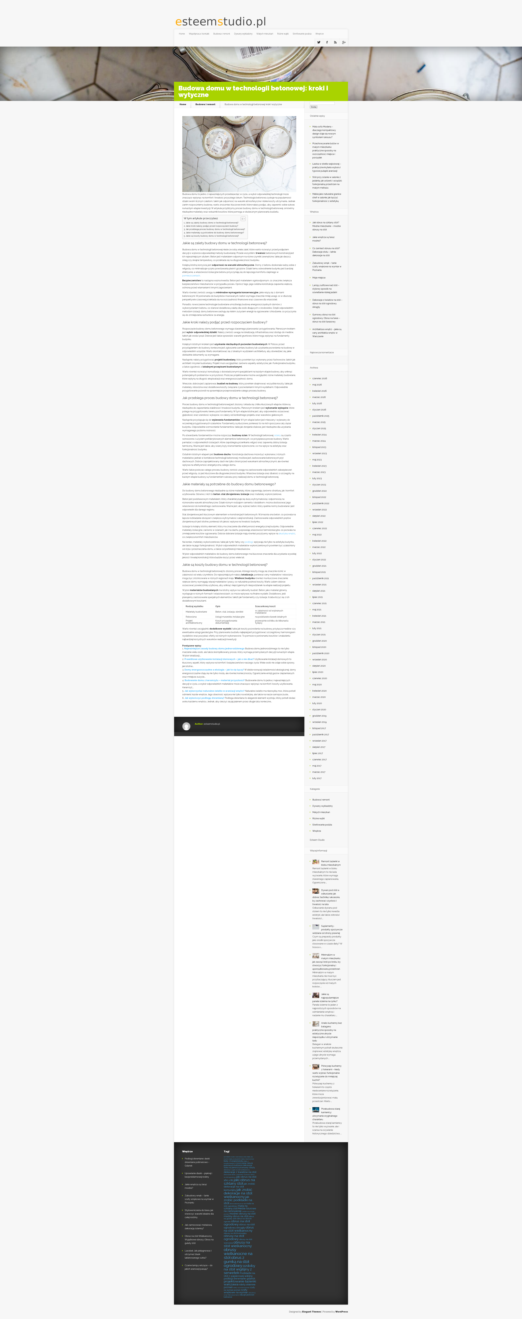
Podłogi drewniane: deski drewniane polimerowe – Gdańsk (197, 1162)
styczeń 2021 (319, 634)
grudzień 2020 (319, 641)
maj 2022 (317, 534)
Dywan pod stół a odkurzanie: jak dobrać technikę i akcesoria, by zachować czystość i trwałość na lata (326, 897)
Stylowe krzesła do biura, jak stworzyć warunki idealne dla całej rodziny (199, 1214)
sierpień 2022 (319, 516)
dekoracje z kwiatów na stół (240, 1172)
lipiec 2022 (317, 522)
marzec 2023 (319, 472)
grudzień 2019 (319, 716)
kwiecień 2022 (319, 541)
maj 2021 (316, 609)
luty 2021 (316, 628)
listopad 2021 (319, 572)
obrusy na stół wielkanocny (238, 1244)
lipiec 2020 (317, 672)
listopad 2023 (319, 447)
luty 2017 (316, 778)
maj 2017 (316, 765)
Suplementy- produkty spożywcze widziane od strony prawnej (327, 929)
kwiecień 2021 (319, 616)
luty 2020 (317, 703)
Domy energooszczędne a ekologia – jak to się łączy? (214, 669)
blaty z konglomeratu (233, 1161)
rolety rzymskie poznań (241, 1287)
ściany (277, 435)
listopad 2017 (319, 728)
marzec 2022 (319, 547)
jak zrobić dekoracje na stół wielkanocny (238, 1193)
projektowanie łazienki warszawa (240, 1283)
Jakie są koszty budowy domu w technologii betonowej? (212, 236)
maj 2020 (317, 684)
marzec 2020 (319, 697)
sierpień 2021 (318, 591)
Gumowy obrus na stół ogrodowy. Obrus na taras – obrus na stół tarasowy (326, 318)
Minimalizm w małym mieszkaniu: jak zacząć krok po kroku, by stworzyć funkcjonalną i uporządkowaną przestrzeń (326, 962)
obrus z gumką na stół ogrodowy (236, 1261)
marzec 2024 (319, 441)
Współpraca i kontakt (199, 33)
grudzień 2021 (319, 566)
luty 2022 (317, 553)
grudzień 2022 (319, 491)
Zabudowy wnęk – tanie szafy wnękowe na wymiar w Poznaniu (326, 266)
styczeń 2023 (319, 484)
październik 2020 (320, 653)
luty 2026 (317, 403)
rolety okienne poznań (239, 1286)
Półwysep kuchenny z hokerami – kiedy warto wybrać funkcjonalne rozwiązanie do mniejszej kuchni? (326, 1073)
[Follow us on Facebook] (327, 42)
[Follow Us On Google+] (344, 42)
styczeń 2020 (319, 709)
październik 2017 (320, 734)
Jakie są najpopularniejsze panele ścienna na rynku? (325, 998)
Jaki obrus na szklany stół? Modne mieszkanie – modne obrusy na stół (326, 226)
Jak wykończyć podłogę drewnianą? (204, 698)
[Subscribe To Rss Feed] (335, 42)
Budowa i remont (221, 33)
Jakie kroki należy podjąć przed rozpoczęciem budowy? (212, 226)
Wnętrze (320, 33)
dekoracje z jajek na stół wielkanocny (237, 1170)
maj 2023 (317, 459)
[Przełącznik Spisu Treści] (242, 218)
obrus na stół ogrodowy (237, 1222)
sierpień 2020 (319, 666)
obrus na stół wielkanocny (239, 1229)
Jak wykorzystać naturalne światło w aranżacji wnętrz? (214, 691)
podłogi (249, 542)
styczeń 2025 (319, 428)
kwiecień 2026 (319, 391)
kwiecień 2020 (319, 691)
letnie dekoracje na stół (238, 1204)
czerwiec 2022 (319, 528)
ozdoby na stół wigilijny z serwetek (239, 1269)
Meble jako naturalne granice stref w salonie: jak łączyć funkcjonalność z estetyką (326, 197)
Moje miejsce (318, 277)
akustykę (283, 533)
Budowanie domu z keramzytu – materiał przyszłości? (215, 680)
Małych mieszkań (265, 33)
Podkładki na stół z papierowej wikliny (239, 1274)
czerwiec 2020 (319, 678)
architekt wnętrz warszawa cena (235, 1157)
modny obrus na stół (236, 1216)
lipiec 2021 (317, 597)
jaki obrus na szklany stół (239, 1181)
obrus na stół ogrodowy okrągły (239, 1226)
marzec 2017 (318, 772)
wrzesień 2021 (319, 584)
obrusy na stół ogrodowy (234, 1237)
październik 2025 (320, 416)
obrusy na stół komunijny (235, 1233)
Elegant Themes (311, 1311)
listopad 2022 (319, 497)
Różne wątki (283, 33)
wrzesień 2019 (319, 722)
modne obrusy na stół (242, 1213)
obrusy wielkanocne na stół (238, 1253)
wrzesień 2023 (319, 453)
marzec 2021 (318, 622)
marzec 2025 (319, 422)
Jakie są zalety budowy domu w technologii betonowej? (212, 223)
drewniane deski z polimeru (233, 1174)
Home (182, 33)
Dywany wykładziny (243, 33)
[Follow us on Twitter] (319, 42)
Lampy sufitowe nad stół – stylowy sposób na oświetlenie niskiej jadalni (325, 289)
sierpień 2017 (318, 747)
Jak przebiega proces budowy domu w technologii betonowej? (215, 229)
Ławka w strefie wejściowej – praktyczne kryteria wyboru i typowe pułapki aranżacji (326, 167)
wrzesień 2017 (319, 740)
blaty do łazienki (235, 1159)
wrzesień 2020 (319, 659)
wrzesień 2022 (319, 509)
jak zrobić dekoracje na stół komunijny (239, 1186)
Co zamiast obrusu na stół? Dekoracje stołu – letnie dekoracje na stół (326, 252)
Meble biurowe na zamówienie (240, 1210)
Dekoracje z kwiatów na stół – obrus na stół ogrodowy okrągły (327, 303)
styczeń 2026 (319, 409)
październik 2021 (320, 578)
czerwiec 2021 (319, 603)
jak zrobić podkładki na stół (238, 1200)
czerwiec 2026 (319, 378)
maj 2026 (317, 384)
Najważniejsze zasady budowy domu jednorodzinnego (214, 648)
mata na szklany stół (235, 1207)
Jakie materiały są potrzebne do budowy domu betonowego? (215, 232)
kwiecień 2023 (319, 466)
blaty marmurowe (247, 1159)
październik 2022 (320, 503)
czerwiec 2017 (319, 759)
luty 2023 (317, 478)
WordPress (341, 1311)
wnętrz (291, 533)
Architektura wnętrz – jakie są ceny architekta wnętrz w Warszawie (326, 333)
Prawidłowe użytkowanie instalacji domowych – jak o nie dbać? (219, 659)
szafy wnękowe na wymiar (236, 1291)
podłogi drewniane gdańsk (239, 1278)
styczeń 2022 (319, 559)
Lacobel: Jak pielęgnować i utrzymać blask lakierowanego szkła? (198, 1254)
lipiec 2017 (317, 753)
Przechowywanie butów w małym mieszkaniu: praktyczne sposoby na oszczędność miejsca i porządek (325, 150)
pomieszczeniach (191, 275)
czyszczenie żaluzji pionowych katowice (238, 1164)
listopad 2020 (319, 647)
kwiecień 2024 (319, 434)
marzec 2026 (319, 397)
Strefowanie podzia (302, 33)
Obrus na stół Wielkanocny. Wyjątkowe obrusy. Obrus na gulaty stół (199, 1239)
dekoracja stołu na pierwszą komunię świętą (239, 1166)
